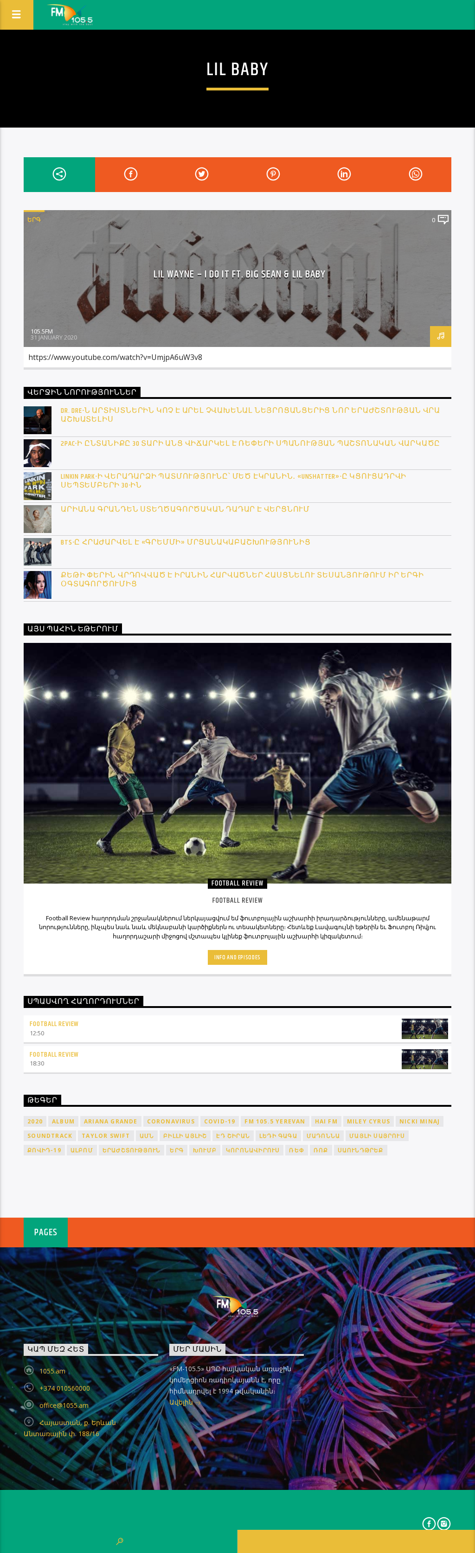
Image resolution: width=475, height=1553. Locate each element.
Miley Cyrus (368, 1121)
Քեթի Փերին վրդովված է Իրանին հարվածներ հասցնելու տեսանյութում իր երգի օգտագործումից (242, 580)
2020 (35, 1121)
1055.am (52, 1371)
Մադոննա (323, 1136)
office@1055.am (64, 1405)
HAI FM (326, 1121)
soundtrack (49, 1136)
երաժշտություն (132, 1150)
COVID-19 (220, 1121)
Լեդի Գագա (278, 1136)
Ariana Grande (111, 1121)
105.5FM (42, 331)
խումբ (205, 1150)
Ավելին (182, 1402)
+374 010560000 (64, 1388)
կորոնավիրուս (253, 1150)
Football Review (54, 1024)
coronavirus (171, 1121)
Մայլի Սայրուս (377, 1136)
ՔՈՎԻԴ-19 (44, 1150)
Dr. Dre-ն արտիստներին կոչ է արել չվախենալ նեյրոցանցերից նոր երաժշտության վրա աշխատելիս (250, 415)
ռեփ (296, 1150)
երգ (177, 1150)
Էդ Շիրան (233, 1136)
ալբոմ (82, 1150)
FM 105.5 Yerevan (274, 1121)
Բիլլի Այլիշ (185, 1136)
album (63, 1121)
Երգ (34, 219)
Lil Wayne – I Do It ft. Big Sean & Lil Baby (240, 274)
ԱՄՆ (147, 1136)
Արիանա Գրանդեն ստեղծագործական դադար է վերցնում (185, 509)
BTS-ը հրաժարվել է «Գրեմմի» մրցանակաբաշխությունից (185, 542)
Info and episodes (237, 957)
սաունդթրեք (361, 1150)
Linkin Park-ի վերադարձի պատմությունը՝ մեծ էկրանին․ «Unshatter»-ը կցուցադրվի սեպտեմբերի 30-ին (233, 481)
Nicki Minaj (419, 1121)
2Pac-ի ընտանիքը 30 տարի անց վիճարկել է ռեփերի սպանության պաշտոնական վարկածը (250, 443)
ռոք (321, 1150)
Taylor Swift (106, 1136)
